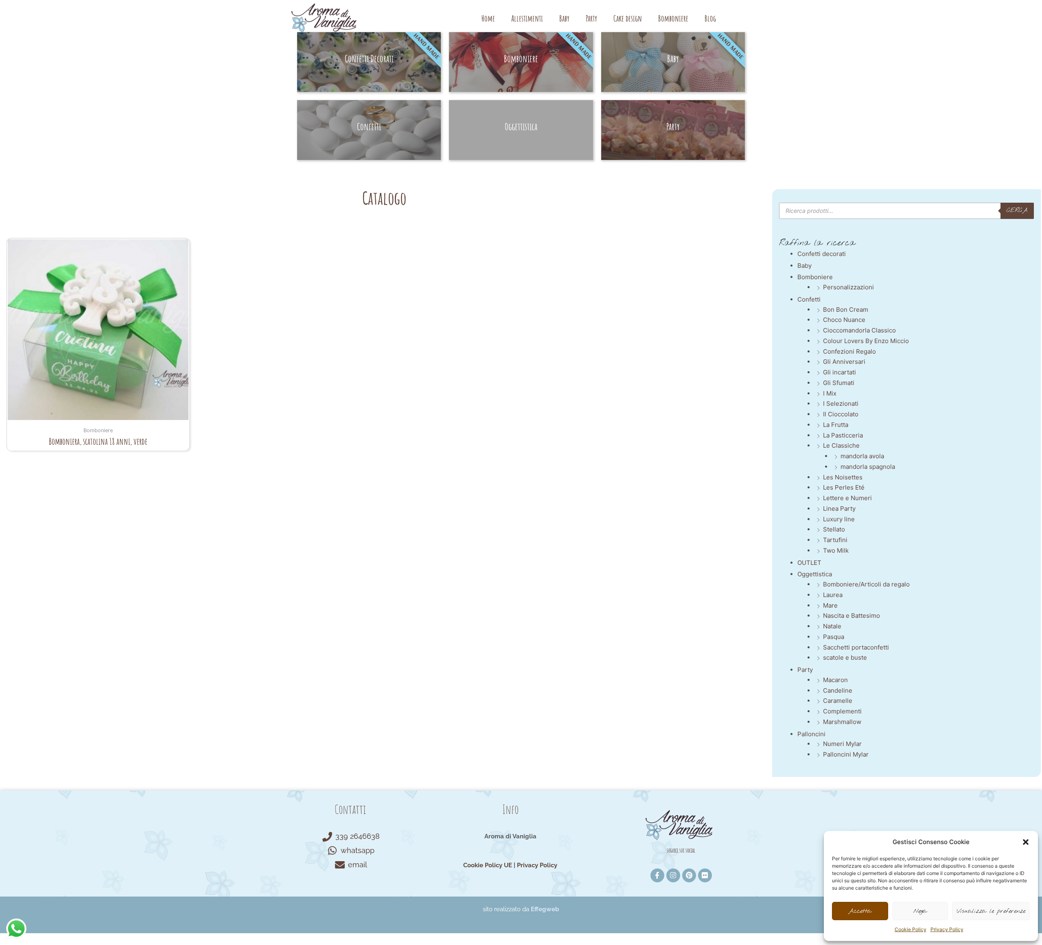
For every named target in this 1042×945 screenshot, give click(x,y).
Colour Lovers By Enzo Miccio (866, 341)
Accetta (859, 911)
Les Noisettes (842, 477)
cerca (1017, 210)
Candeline (837, 690)
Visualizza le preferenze (991, 911)
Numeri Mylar (842, 744)
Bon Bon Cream (845, 309)
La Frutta (835, 425)
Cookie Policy (910, 929)
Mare (830, 605)
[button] (1026, 842)
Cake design (627, 18)
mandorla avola (862, 456)
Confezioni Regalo (849, 351)
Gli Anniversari (844, 361)
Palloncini (811, 734)
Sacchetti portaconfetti (856, 647)
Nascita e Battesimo (851, 615)
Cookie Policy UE (487, 865)
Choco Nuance (844, 320)
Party (591, 18)
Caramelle (837, 700)
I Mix (829, 393)
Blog (710, 18)
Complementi (842, 711)
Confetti (809, 299)
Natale (832, 626)
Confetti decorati (821, 254)
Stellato (834, 529)
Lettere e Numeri (847, 498)
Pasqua (833, 637)
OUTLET (809, 563)
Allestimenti (527, 18)
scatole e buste (845, 657)
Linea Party (839, 508)
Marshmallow (842, 722)
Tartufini (835, 540)
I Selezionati (840, 403)
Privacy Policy (946, 929)
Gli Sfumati (838, 383)
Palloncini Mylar (846, 754)
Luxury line (839, 519)
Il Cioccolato (840, 414)
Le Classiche (841, 445)
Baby (564, 18)
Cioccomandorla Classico (859, 330)
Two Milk (836, 550)
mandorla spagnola (868, 466)
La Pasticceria (843, 435)
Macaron (835, 680)
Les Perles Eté (844, 487)
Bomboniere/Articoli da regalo (866, 584)
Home (488, 18)
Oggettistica (814, 574)
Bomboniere (673, 18)
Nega (920, 911)
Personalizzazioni (848, 287)
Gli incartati (839, 372)
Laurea (833, 595)
